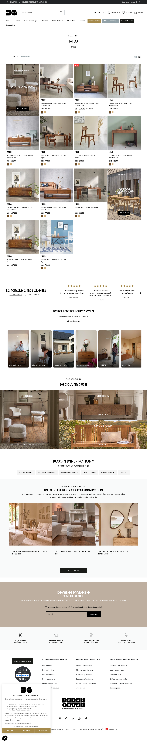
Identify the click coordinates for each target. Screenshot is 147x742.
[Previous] (62, 293)
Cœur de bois (115, 674)
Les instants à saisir (50, 683)
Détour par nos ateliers (119, 679)
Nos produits (47, 665)
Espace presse (116, 688)
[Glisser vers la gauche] (8, 2)
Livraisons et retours (84, 665)
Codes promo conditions (86, 683)
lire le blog (73, 570)
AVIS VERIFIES (16, 295)
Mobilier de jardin (108, 472)
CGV (68, 729)
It (103, 12)
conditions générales (67, 607)
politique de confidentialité (91, 607)
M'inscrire (94, 614)
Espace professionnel (84, 679)
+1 (115, 112)
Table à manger (89, 472)
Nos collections (48, 670)
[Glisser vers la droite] (139, 2)
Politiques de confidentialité (91, 729)
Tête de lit (124, 472)
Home (70, 36)
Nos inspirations (48, 679)
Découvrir (29, 445)
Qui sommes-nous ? (118, 665)
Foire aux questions (84, 674)
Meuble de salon (26, 472)
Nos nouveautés (48, 674)
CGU (74, 729)
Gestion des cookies (54, 729)
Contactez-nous (22, 661)
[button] (41, 12)
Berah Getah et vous (50, 688)
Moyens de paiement (84, 670)
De (99, 12)
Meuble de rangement (47, 472)
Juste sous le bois (117, 670)
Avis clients (80, 688)
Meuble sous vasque (69, 472)
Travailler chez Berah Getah (121, 683)
